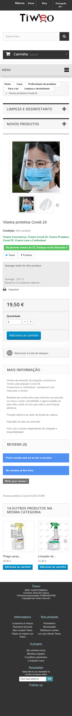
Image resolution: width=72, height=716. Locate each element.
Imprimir (14, 289)
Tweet (11, 255)
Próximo (57, 205)
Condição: (9, 230)
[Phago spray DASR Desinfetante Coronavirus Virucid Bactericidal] (18, 536)
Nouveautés (49, 627)
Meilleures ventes (49, 630)
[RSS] (48, 690)
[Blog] (42, 690)
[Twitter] (30, 690)
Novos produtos (23, 124)
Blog (44, 3)
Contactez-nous (36, 660)
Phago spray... (12, 556)
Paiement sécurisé (22, 627)
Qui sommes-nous (36, 650)
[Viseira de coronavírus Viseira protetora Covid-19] (26, 204)
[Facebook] (23, 690)
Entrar (31, 3)
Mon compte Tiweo (22, 630)
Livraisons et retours (22, 623)
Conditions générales (36, 657)
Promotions (49, 623)
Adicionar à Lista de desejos (31, 353)
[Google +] (36, 690)
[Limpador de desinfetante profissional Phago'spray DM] (53, 536)
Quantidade (13, 316)
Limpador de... (47, 556)
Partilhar (27, 255)
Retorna (19, 3)
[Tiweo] (36, 18)
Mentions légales (36, 654)
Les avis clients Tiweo (49, 633)
